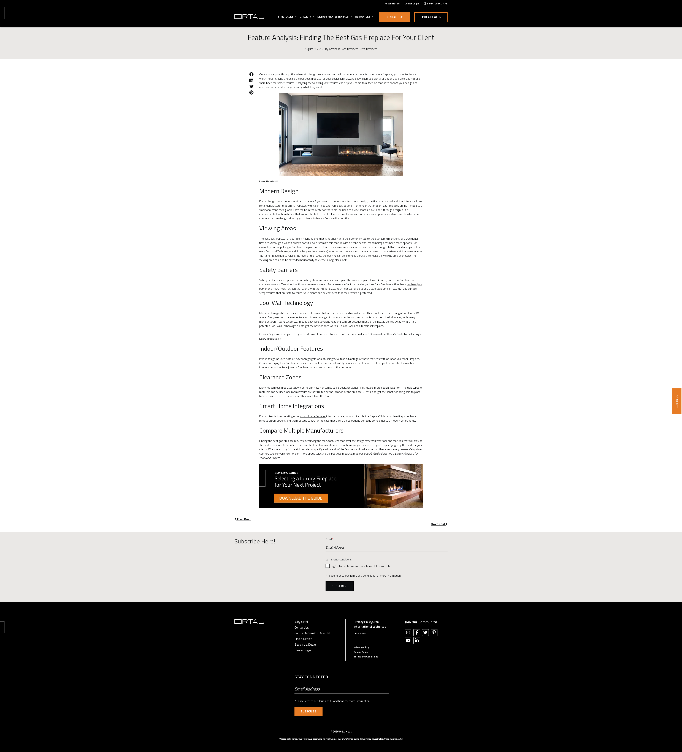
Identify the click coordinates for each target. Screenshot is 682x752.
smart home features (313, 416)
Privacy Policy (363, 621)
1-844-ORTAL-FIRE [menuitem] (437, 3)
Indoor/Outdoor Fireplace (404, 359)
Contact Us (395, 17)
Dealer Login (302, 650)
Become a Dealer (305, 644)
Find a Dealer (431, 17)
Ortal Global (360, 633)
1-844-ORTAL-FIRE (317, 633)
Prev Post (243, 519)
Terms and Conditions (362, 575)
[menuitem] (392, 3)
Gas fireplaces (350, 49)
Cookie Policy (361, 652)
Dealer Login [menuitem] (412, 3)
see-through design (389, 210)
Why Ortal (301, 621)
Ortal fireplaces (368, 49)
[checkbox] (387, 565)
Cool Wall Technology (283, 326)
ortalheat (334, 49)
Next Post (438, 524)
